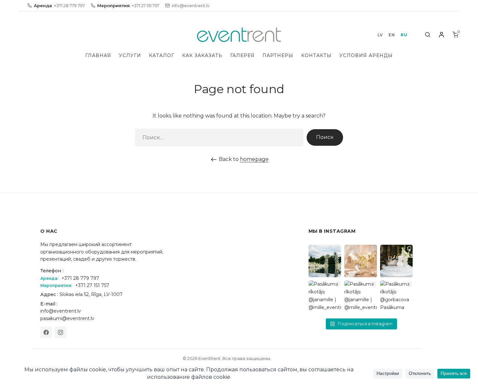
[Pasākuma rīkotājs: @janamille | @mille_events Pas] (325, 296)
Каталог (161, 55)
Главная (98, 55)
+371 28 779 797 (80, 278)
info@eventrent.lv (60, 311)
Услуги (130, 55)
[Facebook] (46, 332)
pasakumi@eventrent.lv (67, 318)
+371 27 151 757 (92, 285)
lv (380, 34)
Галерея (242, 55)
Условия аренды (366, 55)
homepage (254, 159)
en (392, 34)
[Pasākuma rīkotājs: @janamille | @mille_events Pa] (325, 261)
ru (404, 34)
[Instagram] (60, 332)
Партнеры (277, 55)
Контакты (316, 55)
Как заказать (202, 55)
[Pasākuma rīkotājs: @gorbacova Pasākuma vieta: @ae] (396, 296)
